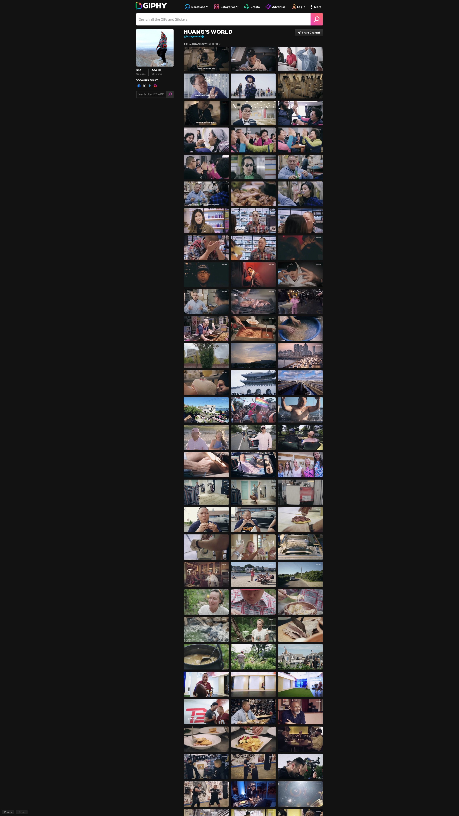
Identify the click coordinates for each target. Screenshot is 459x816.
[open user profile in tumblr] (149, 86)
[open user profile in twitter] (144, 86)
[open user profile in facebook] (139, 86)
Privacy (8, 812)
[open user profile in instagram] (155, 86)
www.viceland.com (147, 79)
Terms (22, 812)
